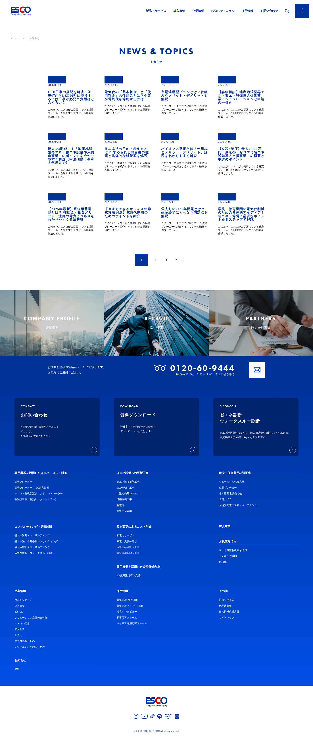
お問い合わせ (269, 10)
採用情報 (247, 10)
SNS (16, 669)
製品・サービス (156, 10)
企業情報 (198, 10)
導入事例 (179, 10)
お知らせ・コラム (222, 10)
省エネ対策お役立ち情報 (233, 550)
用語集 (223, 562)
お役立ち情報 (227, 541)
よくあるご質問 (228, 556)
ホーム (14, 38)
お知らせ (20, 660)
